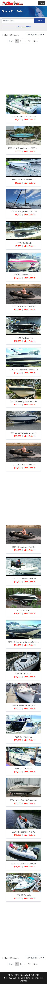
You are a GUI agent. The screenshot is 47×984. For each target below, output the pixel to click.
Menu (41, 3)
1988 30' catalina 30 (23, 673)
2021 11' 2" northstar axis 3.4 (23, 578)
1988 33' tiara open (23, 768)
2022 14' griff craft (24, 243)
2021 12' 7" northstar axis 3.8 (23, 863)
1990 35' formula (23, 895)
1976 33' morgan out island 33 (23, 211)
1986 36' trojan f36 (23, 737)
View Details (29, 119)
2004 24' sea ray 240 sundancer (23, 800)
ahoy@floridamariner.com (31, 977)
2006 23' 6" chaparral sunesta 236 (23, 369)
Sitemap (23, 980)
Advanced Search (23, 27)
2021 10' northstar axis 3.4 (23, 464)
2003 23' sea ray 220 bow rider (23, 401)
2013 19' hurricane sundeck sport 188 (24, 642)
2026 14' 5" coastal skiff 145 (23, 179)
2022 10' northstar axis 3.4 (23, 306)
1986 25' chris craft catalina (23, 116)
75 (29, 41)
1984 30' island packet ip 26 (23, 705)
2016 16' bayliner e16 (23, 338)
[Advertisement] (23, 68)
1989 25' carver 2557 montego (23, 433)
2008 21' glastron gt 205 (23, 274)
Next (35, 41)
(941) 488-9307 (10, 977)
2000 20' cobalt (23, 610)
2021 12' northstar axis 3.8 (23, 832)
